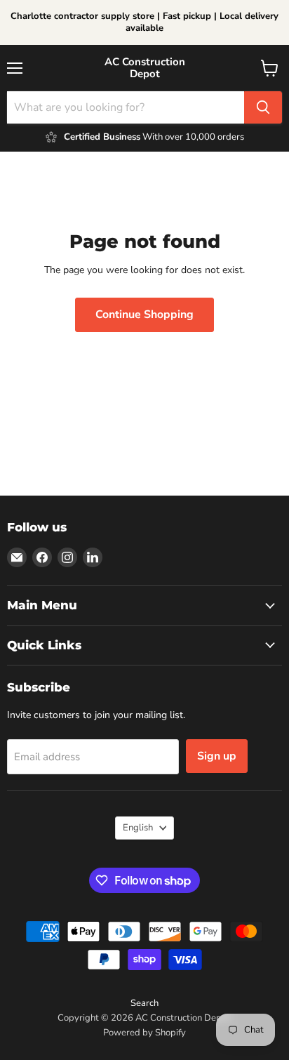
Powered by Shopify (144, 1032)
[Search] (263, 107)
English (138, 827)
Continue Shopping (144, 314)
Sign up (216, 756)
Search (144, 1003)
